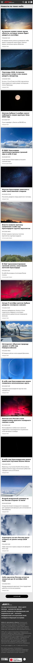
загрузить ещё (16, 596)
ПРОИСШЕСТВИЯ (7, 163)
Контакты (18, 613)
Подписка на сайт (7, 613)
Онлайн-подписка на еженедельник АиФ (15, 611)
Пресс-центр (22, 607)
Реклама (4, 609)
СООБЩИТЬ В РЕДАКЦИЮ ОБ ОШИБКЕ (12, 618)
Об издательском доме (9, 607)
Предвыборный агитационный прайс (14, 615)
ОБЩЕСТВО (5, 46)
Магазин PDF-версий (15, 609)
